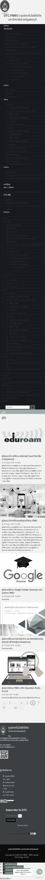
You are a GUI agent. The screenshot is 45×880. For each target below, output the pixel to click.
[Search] (32, 407)
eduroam (12, 121)
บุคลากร (8, 273)
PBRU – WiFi (13, 114)
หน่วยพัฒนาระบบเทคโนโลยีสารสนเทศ (22, 67)
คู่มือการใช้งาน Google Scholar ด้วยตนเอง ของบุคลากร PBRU (22, 591)
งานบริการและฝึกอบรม (18, 76)
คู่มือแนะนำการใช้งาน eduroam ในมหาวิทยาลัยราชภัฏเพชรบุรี (21, 457)
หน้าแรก (6, 26)
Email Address (12, 816)
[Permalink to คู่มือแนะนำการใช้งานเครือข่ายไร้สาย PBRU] (22, 501)
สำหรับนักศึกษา (10, 104)
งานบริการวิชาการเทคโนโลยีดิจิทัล (18, 73)
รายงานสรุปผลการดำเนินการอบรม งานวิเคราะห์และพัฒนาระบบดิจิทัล (25, 175)
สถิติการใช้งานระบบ (11, 172)
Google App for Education (18, 118)
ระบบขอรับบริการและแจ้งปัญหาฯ (18, 151)
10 (15, 708)
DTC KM (7, 195)
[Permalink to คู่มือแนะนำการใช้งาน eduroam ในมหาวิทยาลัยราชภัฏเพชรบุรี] (22, 436)
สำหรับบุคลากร (10, 128)
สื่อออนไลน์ (9, 200)
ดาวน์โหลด (7, 184)
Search (2, 407)
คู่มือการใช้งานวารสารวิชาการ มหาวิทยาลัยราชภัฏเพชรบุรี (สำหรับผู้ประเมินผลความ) (22, 640)
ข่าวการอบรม (9, 93)
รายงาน (6, 167)
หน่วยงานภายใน (10, 57)
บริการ (6, 99)
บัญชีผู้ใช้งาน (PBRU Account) (19, 108)
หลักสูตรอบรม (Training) (16, 124)
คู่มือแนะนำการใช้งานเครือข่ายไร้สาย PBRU (19, 520)
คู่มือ (18, 462)
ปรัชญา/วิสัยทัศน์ (10, 37)
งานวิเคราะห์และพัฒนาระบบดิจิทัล (18, 64)
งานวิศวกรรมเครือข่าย (18, 70)
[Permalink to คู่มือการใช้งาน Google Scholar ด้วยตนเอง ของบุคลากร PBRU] (22, 570)
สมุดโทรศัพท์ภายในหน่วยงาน (14, 161)
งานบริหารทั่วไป (13, 60)
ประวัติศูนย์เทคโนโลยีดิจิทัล (13, 34)
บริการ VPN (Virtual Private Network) (19, 164)
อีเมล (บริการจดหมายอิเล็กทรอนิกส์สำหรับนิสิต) (22, 111)
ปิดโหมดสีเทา (5, 879)
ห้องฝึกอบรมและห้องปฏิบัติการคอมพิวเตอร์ (18, 158)
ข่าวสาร (6, 85)
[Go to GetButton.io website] (39, 877)
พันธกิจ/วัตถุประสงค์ (11, 40)
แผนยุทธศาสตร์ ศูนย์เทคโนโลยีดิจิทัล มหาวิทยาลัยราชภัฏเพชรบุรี (23, 53)
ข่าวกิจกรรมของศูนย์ (11, 96)
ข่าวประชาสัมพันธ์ (11, 90)
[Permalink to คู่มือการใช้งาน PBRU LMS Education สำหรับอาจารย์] (22, 668)
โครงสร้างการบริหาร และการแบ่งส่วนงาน (17, 44)
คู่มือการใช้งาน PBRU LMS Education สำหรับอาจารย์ (21, 689)
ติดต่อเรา (7, 212)
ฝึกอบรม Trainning (12, 154)
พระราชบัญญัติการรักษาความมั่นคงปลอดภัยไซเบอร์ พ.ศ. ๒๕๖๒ (23, 192)
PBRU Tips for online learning (17, 203)
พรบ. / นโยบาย (9, 187)
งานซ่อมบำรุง (15, 79)
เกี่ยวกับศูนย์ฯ (8, 29)
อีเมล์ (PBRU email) (15, 134)
